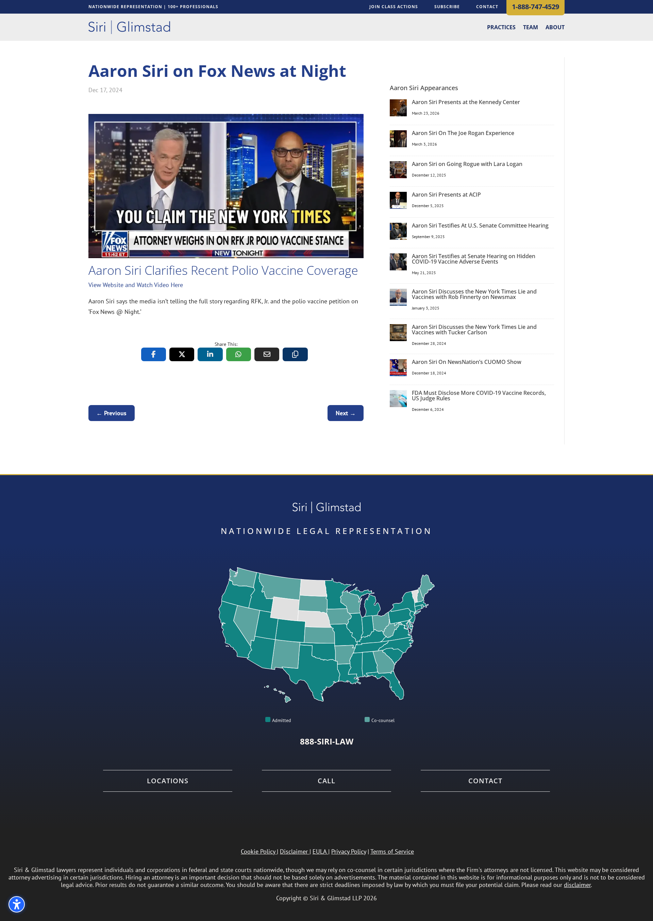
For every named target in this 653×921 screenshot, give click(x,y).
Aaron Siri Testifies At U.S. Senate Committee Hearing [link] (480, 225)
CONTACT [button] (487, 7)
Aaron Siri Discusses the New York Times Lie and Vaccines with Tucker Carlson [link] (474, 329)
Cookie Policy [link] (258, 851)
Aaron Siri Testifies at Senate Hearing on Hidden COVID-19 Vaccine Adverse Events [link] (473, 258)
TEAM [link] (530, 28)
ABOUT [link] (555, 28)
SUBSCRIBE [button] (447, 7)
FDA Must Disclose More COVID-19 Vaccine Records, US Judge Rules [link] (479, 395)
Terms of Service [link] (392, 851)
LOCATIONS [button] (167, 781)
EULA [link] (319, 851)
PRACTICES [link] (501, 28)
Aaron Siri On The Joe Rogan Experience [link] (463, 133)
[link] (129, 27)
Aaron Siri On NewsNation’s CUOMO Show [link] (466, 362)
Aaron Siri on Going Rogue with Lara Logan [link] (467, 164)
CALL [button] (326, 781)
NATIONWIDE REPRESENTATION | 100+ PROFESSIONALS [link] (153, 7)
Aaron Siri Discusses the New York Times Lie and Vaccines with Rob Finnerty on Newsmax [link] (474, 294)
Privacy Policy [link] (348, 851)
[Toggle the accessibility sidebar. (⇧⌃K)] (17, 904)
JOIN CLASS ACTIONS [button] (393, 7)
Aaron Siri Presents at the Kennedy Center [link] (466, 102)
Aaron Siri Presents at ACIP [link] (446, 194)
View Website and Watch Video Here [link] (135, 285)
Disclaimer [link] (294, 851)
